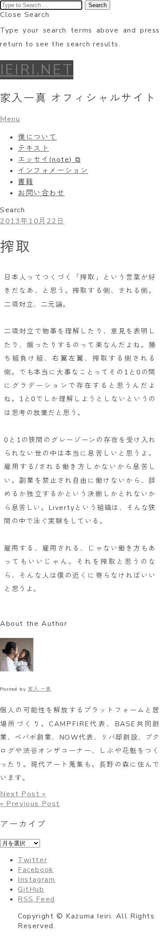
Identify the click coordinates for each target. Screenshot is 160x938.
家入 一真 (39, 689)
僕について (37, 137)
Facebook (36, 870)
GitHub (31, 889)
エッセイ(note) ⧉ (49, 160)
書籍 (25, 182)
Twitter (32, 860)
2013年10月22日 (32, 221)
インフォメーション (53, 171)
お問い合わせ (41, 193)
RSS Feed (36, 899)
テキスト (33, 148)
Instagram (36, 880)
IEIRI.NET (36, 69)
